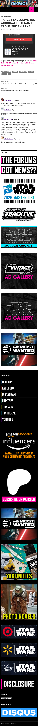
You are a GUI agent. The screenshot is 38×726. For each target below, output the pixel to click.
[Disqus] (19, 120)
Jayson (13, 30)
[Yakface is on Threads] (8, 406)
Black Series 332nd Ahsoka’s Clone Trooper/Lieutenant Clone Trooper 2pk (19, 63)
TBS (10, 74)
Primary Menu (36, 9)
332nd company (6, 71)
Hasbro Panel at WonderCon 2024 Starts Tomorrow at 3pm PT (19, 83)
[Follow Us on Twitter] (8, 413)
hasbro (31, 71)
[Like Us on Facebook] (8, 388)
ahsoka (15, 71)
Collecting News (6, 16)
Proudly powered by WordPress (9, 723)
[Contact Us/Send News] (19, 169)
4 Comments (21, 30)
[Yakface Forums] (19, 160)
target (4, 74)
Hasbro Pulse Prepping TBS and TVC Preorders (14, 89)
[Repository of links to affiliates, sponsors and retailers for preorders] (8, 400)
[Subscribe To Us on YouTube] (8, 419)
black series (23, 71)
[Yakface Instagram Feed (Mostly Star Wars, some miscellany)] (8, 394)
